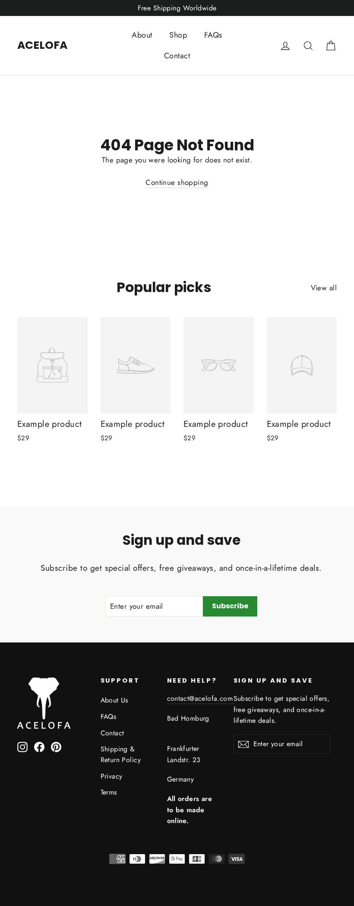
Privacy (112, 776)
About (142, 35)
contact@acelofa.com (201, 698)
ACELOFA (42, 45)
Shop (178, 35)
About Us (114, 700)
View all (324, 288)
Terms (109, 792)
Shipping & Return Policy (121, 754)
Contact (177, 55)
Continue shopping (176, 182)
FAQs (213, 35)
